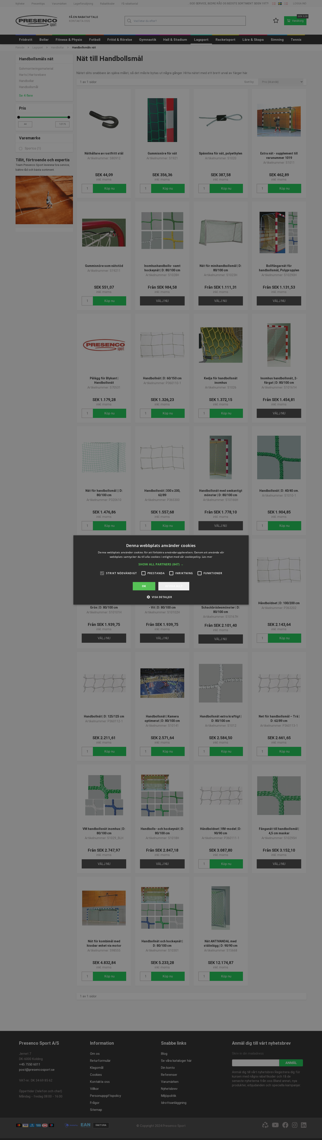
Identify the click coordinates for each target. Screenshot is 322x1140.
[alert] (161, 570)
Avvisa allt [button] (173, 586)
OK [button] (144, 586)
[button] (161, 564)
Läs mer (207, 557)
